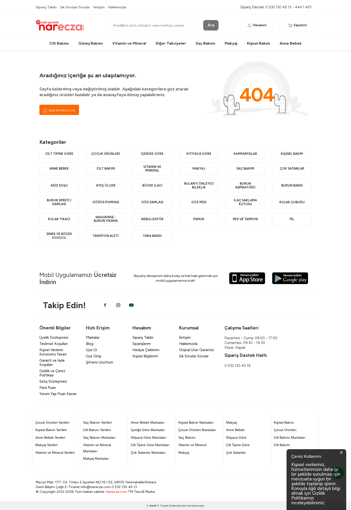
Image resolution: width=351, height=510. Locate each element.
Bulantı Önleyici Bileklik (199, 185)
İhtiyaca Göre (198, 154)
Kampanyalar (245, 154)
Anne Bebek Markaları (148, 422)
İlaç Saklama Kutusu (245, 202)
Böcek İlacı (152, 185)
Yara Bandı (152, 236)
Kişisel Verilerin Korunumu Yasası (53, 352)
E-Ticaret (163, 505)
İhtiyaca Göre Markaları (148, 437)
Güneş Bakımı (90, 43)
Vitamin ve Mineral (129, 43)
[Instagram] (118, 305)
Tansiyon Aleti (106, 236)
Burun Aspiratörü (245, 185)
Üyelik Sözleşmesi (53, 337)
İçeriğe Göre (152, 154)
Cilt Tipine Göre (59, 154)
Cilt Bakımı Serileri (97, 430)
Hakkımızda (117, 7)
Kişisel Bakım (258, 43)
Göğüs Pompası (105, 202)
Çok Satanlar (292, 168)
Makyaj (231, 43)
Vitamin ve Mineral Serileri (55, 452)
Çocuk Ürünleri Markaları (197, 430)
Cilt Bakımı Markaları (289, 437)
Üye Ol (91, 350)
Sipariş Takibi (46, 7)
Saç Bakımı (205, 43)
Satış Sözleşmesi (53, 381)
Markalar (93, 337)
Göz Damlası (152, 202)
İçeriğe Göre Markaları (148, 430)
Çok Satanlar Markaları (148, 452)
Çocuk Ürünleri (105, 154)
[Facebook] (105, 305)
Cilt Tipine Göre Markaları (150, 445)
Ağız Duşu (59, 185)
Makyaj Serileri (46, 445)
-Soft (151, 505)
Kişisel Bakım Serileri (51, 430)
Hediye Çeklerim (146, 350)
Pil (292, 219)
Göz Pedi (198, 202)
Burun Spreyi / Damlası (59, 202)
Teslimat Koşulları (53, 344)
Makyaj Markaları (96, 458)
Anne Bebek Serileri (50, 437)
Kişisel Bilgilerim (145, 356)
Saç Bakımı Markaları (99, 437)
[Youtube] (131, 305)
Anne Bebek (291, 43)
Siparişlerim (142, 344)
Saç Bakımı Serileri (97, 422)
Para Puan (47, 387)
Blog (89, 344)
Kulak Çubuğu (292, 202)
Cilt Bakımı (59, 43)
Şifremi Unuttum (99, 362)
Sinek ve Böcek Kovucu (59, 235)
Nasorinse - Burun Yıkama (106, 219)
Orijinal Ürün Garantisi (196, 350)
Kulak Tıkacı (59, 219)
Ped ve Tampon (245, 219)
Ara (210, 25)
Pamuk (198, 219)
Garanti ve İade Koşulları (52, 362)
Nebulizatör (152, 219)
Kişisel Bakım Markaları (196, 422)
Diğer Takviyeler (171, 43)
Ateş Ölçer (106, 185)
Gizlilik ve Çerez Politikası (52, 373)
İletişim (99, 7)
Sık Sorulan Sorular (75, 7)
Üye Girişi (93, 356)
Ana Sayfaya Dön (61, 110)
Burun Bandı (292, 185)
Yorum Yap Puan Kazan (58, 394)
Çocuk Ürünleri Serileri (52, 422)
